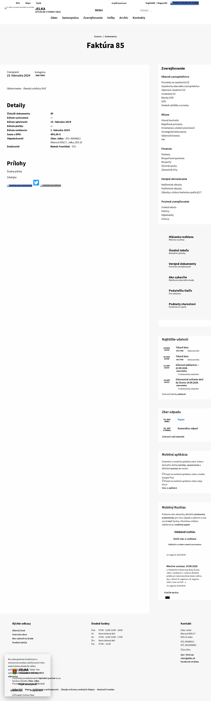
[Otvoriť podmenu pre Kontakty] (142, 17)
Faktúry (40, 75)
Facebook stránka (190, 661)
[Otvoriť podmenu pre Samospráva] (77, 17)
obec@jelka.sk (188, 658)
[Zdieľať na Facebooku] (19, 186)
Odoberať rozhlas (184, 532)
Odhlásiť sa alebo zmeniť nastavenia (184, 544)
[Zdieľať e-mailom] (50, 186)
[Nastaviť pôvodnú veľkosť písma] (132, 3)
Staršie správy (171, 592)
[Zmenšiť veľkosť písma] (129, 3)
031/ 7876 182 (187, 654)
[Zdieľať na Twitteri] (36, 182)
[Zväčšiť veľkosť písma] (137, 3)
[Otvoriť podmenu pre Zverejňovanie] (101, 17)
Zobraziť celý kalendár (173, 436)
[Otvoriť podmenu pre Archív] (126, 17)
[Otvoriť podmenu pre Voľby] (113, 17)
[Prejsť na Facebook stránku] (184, 3)
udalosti (181, 394)
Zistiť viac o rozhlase (184, 538)
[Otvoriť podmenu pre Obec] (56, 17)
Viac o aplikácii (169, 487)
